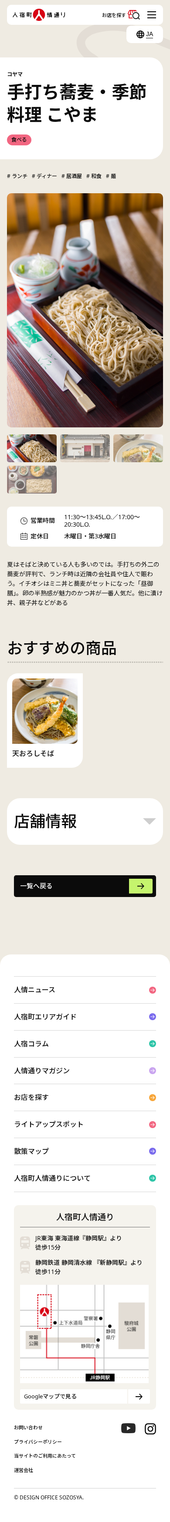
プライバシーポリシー (38, 1441)
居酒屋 (73, 176)
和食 (96, 176)
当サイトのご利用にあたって (45, 1455)
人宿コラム (31, 1043)
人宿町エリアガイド (45, 1016)
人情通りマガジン (42, 1070)
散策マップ (31, 1151)
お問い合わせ (28, 1427)
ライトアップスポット (49, 1124)
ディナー (46, 176)
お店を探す (31, 1097)
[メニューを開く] (153, 15)
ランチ (18, 176)
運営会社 (23, 1470)
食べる (19, 139)
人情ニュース (34, 990)
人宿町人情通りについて (52, 1178)
